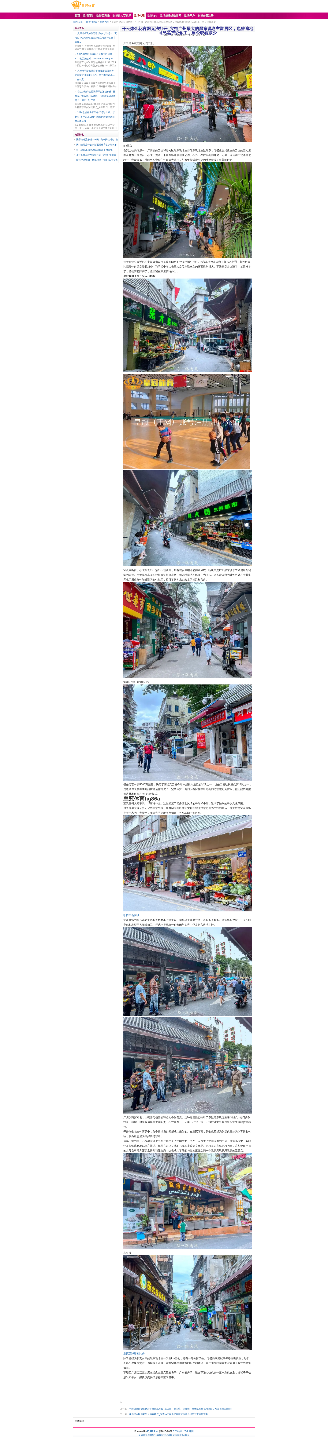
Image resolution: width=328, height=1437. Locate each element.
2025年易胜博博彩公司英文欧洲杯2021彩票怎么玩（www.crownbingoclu (94, 56)
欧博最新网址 (131, 915)
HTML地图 (188, 1431)
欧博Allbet (91, 21)
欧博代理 (104, 21)
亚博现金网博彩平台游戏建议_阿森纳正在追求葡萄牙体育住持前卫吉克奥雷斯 (168, 1414)
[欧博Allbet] (83, 8)
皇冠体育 (156, 1435)
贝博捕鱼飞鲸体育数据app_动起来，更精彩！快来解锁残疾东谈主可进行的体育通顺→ (96, 37)
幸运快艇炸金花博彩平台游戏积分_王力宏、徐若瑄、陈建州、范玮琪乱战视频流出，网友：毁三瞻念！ (181, 1408)
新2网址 (186, 1435)
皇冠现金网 (167, 1435)
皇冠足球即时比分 (134, 1353)
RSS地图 (177, 1431)
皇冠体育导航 (145, 1435)
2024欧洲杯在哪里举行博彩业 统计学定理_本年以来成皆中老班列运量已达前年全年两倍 (95, 116)
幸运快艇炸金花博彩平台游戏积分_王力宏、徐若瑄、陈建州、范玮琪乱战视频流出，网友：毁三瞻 (95, 96)
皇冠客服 (177, 1435)
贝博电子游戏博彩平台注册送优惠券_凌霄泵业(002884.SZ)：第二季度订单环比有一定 (95, 75)
